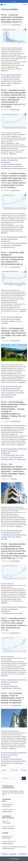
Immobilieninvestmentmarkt (10, 686)
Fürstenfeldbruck (10, 392)
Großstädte (16, 79)
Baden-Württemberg (8, 164)
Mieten (3, 395)
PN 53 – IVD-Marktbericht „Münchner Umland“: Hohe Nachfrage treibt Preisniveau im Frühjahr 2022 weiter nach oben (13, 333)
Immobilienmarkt (5, 81)
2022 (4, 75)
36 (17, 770)
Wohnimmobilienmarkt (7, 397)
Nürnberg (9, 83)
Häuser (17, 455)
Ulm (15, 459)
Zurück (3, 770)
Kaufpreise (21, 392)
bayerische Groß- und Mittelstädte (12, 534)
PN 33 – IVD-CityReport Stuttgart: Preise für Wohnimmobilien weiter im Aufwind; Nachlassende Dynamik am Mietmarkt (12, 698)
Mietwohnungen (18, 457)
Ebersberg (16, 390)
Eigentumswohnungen (9, 455)
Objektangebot (16, 83)
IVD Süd (16, 613)
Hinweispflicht (22, 854)
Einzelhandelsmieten (6, 761)
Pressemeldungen (6, 77)
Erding (21, 390)
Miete (13, 537)
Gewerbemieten (17, 761)
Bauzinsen (5, 321)
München (3, 83)
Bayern (11, 79)
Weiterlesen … (5, 70)
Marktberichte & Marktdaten (14, 75)
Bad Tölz (5, 390)
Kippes (20, 321)
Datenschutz (13, 854)
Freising (3, 392)
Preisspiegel (4, 459)
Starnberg (13, 395)
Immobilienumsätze (6, 168)
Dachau (10, 390)
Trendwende (4, 323)
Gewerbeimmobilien (11, 158)
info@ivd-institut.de (7, 843)
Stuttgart (10, 459)
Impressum (5, 854)
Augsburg (5, 79)
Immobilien (12, 321)
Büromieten (6, 759)
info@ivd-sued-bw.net (8, 828)
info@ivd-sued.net (7, 811)
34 (12, 770)
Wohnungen (4, 539)
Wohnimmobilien (15, 77)
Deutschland (18, 164)
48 (21, 770)
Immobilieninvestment (7, 166)
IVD (12, 81)
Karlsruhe (6, 457)
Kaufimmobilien (17, 81)
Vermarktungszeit (6, 85)
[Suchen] (24, 778)
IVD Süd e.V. (16, 858)
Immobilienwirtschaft (18, 168)
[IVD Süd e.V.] (3, 4)
